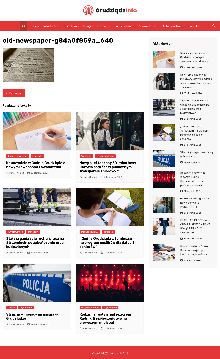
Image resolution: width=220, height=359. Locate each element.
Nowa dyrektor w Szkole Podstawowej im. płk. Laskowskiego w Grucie (194, 250)
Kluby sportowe (172, 26)
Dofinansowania (90, 232)
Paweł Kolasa (16, 173)
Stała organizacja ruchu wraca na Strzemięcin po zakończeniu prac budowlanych (35, 242)
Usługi (87, 26)
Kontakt (194, 26)
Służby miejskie (123, 26)
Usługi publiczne (105, 156)
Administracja (147, 26)
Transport (86, 156)
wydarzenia (26, 307)
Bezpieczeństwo (90, 307)
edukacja (37, 156)
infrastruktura (15, 232)
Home (35, 26)
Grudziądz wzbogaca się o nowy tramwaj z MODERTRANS (195, 202)
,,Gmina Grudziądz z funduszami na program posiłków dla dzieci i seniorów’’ (108, 242)
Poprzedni (15, 93)
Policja (11, 307)
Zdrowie (102, 26)
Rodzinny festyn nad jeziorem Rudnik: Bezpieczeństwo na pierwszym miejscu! (105, 318)
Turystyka (70, 26)
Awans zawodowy (18, 156)
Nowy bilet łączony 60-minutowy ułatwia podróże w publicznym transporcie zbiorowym (108, 167)
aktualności (50, 26)
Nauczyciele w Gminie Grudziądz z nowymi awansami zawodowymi (35, 165)
